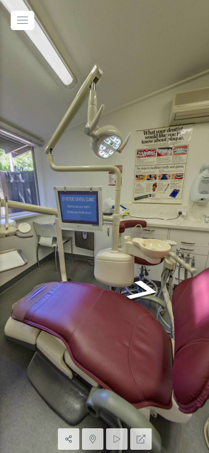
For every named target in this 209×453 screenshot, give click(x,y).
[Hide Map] (92, 439)
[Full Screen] (141, 439)
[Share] (68, 439)
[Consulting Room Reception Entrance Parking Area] (104, 226)
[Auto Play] (117, 439)
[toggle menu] (22, 20)
